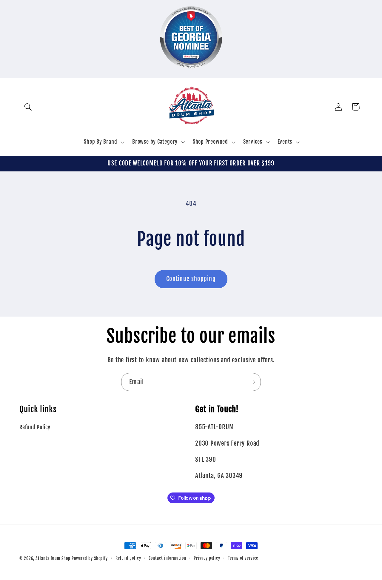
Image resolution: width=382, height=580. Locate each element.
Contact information (167, 558)
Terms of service (243, 558)
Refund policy (128, 558)
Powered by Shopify (90, 558)
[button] (27, 106)
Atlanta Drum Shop (53, 558)
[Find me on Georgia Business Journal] (191, 72)
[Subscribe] (252, 382)
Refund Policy (34, 427)
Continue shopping (191, 279)
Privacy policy (207, 558)
